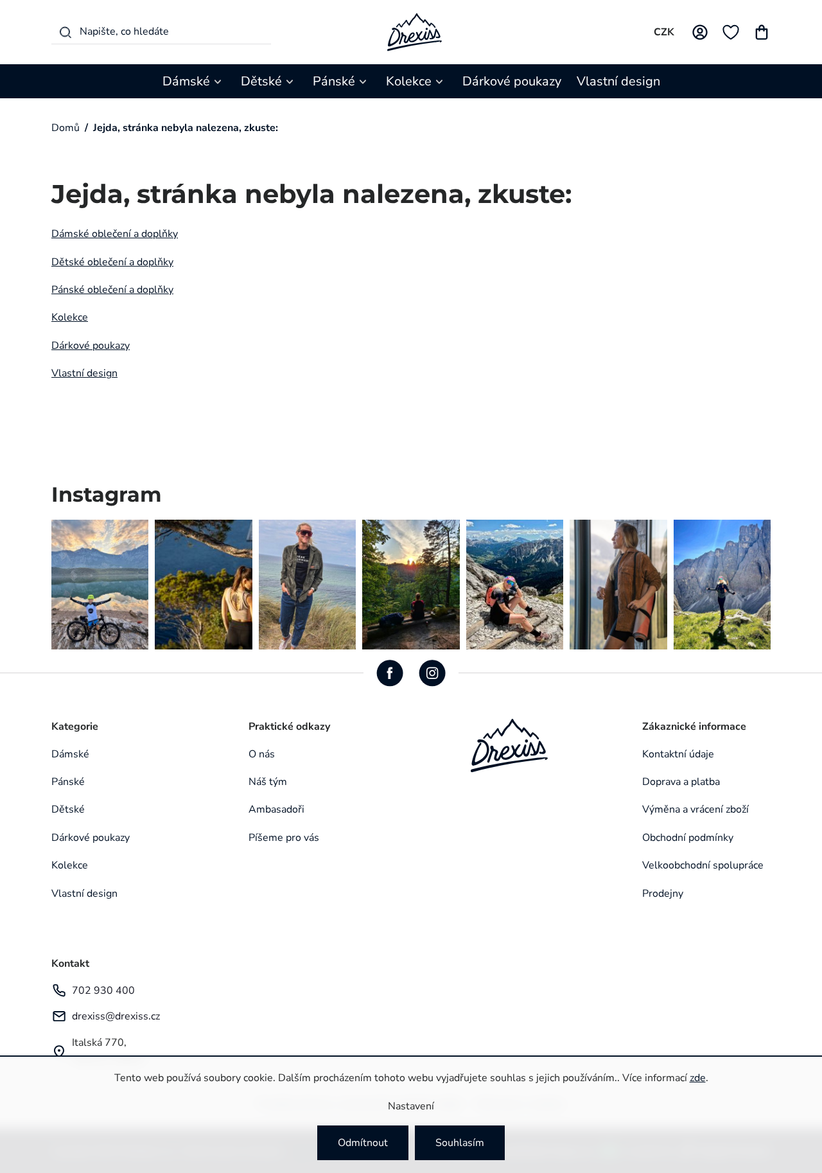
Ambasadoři (276, 809)
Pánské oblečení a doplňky (112, 290)
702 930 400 (103, 990)
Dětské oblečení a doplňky (112, 262)
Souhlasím (459, 1143)
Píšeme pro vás (284, 838)
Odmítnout (363, 1143)
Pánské (68, 782)
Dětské (68, 809)
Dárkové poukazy (90, 346)
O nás (262, 754)
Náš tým (268, 782)
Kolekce (69, 317)
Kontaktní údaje (678, 754)
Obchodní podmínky (687, 838)
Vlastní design (84, 373)
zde (698, 1078)
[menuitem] (194, 81)
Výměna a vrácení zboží (695, 809)
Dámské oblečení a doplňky (114, 234)
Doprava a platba (681, 782)
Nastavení (411, 1106)
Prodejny (662, 893)
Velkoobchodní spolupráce (703, 865)
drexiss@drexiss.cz (116, 1016)
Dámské (70, 754)
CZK (664, 32)
